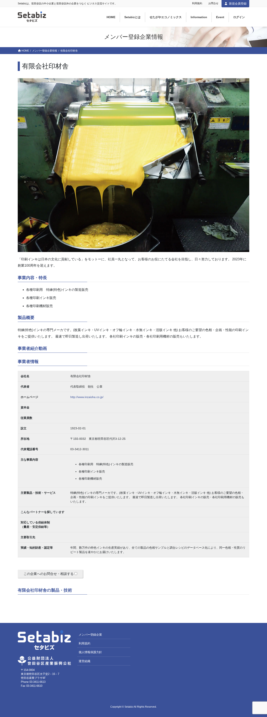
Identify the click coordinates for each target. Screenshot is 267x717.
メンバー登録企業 (90, 634)
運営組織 (84, 661)
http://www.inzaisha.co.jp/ (86, 397)
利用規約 (197, 3)
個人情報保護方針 (90, 652)
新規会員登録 (238, 3)
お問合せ (213, 3)
